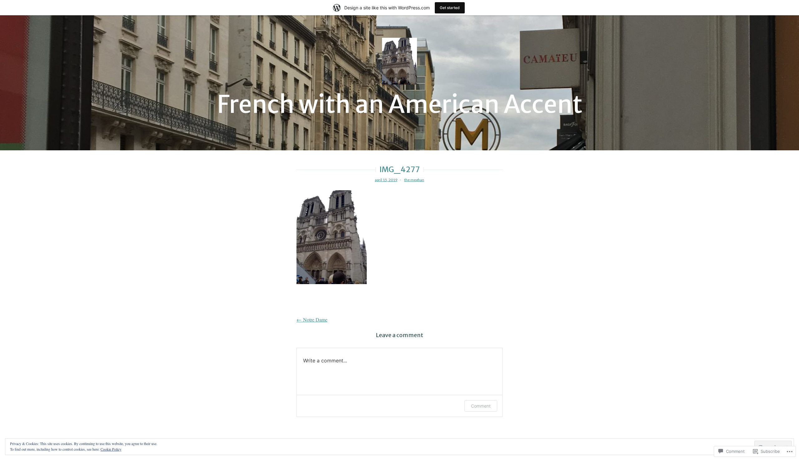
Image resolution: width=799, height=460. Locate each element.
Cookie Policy (110, 449)
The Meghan (414, 179)
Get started (450, 7)
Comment (481, 406)
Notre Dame (312, 319)
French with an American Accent (399, 104)
